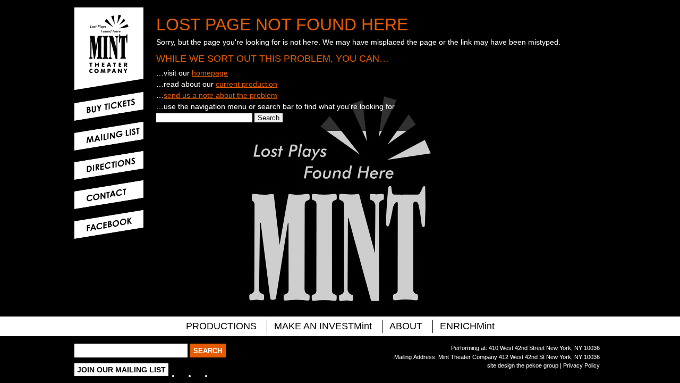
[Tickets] (108, 106)
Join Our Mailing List (121, 369)
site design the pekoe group (522, 365)
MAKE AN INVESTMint (323, 326)
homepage (210, 73)
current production (246, 84)
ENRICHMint (467, 326)
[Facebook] (108, 224)
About (405, 326)
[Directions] (108, 165)
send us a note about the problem (220, 95)
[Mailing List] (108, 136)
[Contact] (108, 194)
